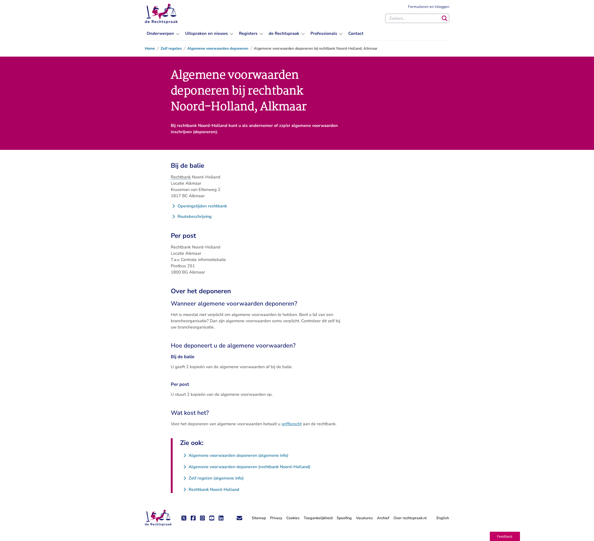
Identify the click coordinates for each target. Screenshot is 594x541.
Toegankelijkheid (318, 518)
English (442, 518)
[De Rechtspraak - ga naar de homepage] (161, 14)
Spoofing (344, 518)
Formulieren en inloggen (428, 6)
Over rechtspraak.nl (410, 518)
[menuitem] (163, 33)
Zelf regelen (171, 48)
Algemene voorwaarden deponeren (217, 48)
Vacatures (364, 518)
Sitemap (259, 518)
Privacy (276, 518)
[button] (505, 536)
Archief (383, 518)
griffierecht (291, 424)
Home (150, 48)
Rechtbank (181, 177)
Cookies (293, 518)
